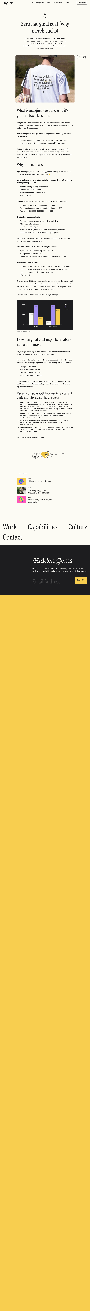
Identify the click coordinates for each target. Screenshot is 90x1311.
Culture (67, 3)
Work (48, 3)
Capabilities (57, 3)
